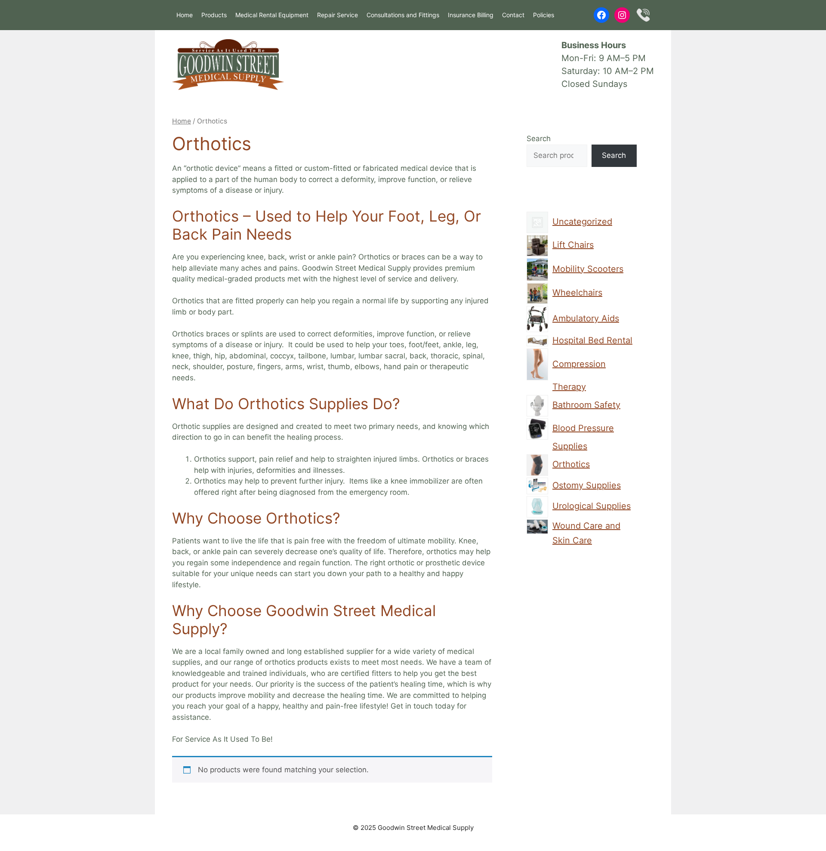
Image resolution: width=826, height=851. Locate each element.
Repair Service (337, 14)
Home (184, 14)
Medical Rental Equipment (271, 14)
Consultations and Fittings (403, 14)
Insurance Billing (470, 14)
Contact (513, 14)
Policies (543, 14)
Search (539, 138)
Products (214, 14)
